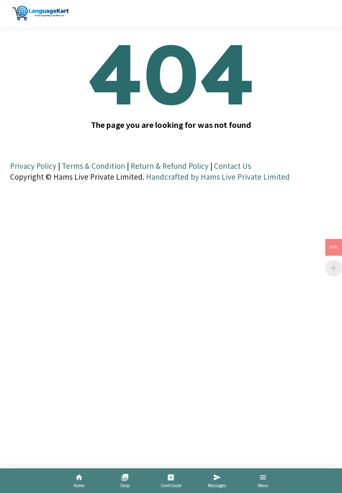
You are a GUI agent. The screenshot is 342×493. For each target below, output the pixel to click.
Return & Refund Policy (170, 165)
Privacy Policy (33, 165)
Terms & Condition (93, 165)
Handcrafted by (172, 176)
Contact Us (232, 165)
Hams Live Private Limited (245, 176)
